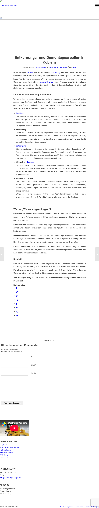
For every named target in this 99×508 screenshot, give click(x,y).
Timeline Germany (6, 452)
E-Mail (33, 365)
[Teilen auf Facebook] (16, 288)
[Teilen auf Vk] (17, 307)
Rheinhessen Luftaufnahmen (10, 447)
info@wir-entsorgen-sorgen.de (10, 477)
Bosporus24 (4, 458)
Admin (74, 67)
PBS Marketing (5, 450)
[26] (49, 34)
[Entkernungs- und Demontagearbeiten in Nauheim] (2, 254)
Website (33, 373)
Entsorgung (21, 145)
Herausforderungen (46, 82)
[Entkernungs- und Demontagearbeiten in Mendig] (97, 254)
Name (33, 357)
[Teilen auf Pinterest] (17, 295)
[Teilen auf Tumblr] (16, 303)
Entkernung (55, 72)
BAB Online (4, 455)
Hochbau (30, 162)
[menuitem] (62, 506)
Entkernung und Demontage (58, 67)
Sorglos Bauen (5, 445)
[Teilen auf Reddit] (17, 311)
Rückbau (20, 113)
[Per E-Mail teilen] (17, 315)
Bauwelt (30, 72)
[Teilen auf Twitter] (17, 292)
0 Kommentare (41, 67)
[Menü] (95, 5)
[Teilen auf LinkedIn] (17, 299)
